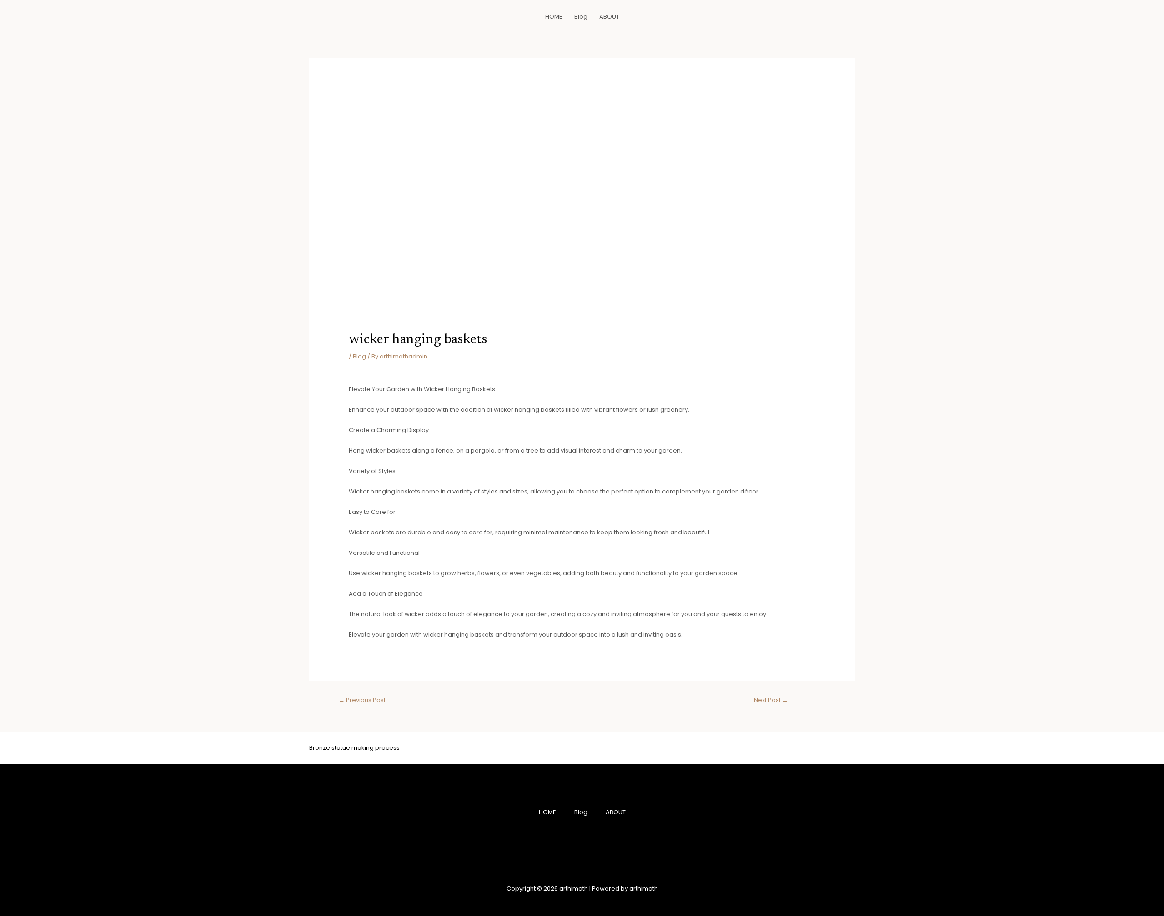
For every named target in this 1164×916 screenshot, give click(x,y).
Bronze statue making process (354, 747)
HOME (553, 16)
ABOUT (609, 16)
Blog (580, 16)
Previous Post (362, 700)
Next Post (771, 700)
